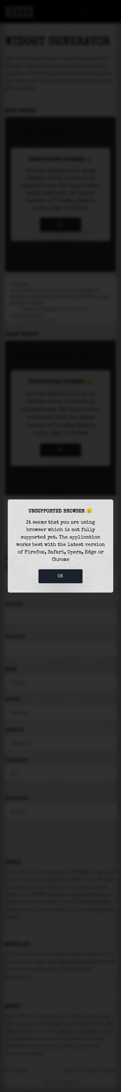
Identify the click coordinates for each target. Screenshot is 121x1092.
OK (60, 576)
